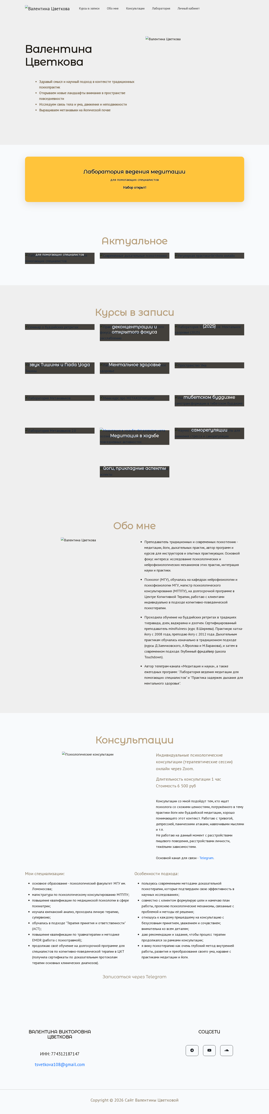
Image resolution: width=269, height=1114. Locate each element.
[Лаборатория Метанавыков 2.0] (60, 431)
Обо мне (113, 8)
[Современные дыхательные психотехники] (134, 256)
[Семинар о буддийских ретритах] (60, 327)
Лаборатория (161, 8)
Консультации (135, 8)
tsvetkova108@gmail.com (60, 1064)
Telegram (206, 858)
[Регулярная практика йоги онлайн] (209, 256)
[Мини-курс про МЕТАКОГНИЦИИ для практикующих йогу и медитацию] (134, 398)
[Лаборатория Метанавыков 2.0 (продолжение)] (60, 398)
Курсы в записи (89, 8)
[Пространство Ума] (209, 365)
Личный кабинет (189, 8)
